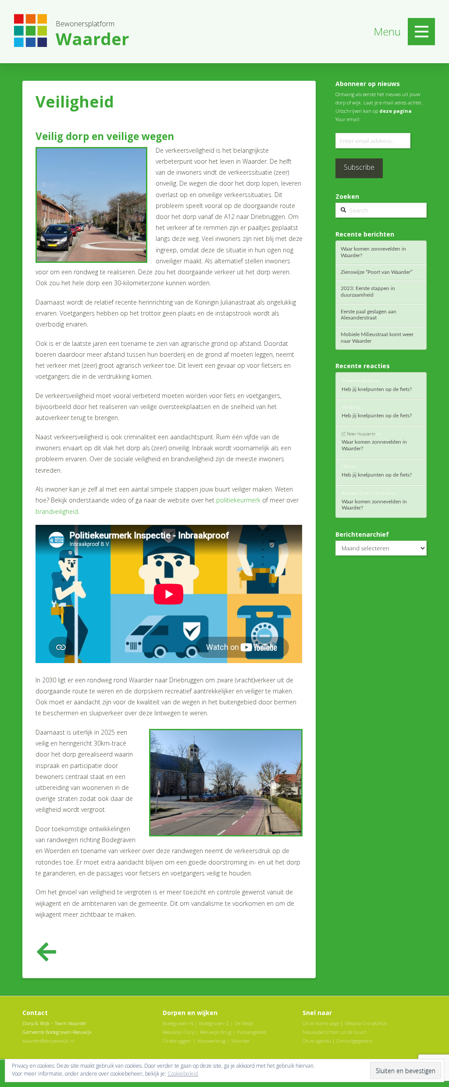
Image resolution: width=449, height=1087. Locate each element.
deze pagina (395, 111)
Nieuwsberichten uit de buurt (335, 1032)
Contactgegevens (354, 1040)
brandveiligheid (57, 511)
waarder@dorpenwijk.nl (48, 1040)
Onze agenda (317, 1040)
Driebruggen (177, 1040)
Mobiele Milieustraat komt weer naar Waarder (377, 338)
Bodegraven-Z (214, 1023)
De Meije (243, 1023)
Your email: (347, 119)
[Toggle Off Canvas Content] (421, 31)
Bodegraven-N (178, 1023)
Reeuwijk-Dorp (179, 1032)
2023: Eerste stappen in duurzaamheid (368, 292)
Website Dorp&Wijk (366, 1023)
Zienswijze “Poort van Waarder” (376, 272)
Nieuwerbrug (211, 1040)
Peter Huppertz (361, 434)
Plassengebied (252, 1032)
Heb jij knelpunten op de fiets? (377, 389)
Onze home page (321, 1023)
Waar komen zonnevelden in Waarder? (373, 252)
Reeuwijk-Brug (216, 1032)
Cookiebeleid (182, 1073)
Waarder (240, 1040)
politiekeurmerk (238, 500)
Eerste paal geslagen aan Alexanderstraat (368, 315)
